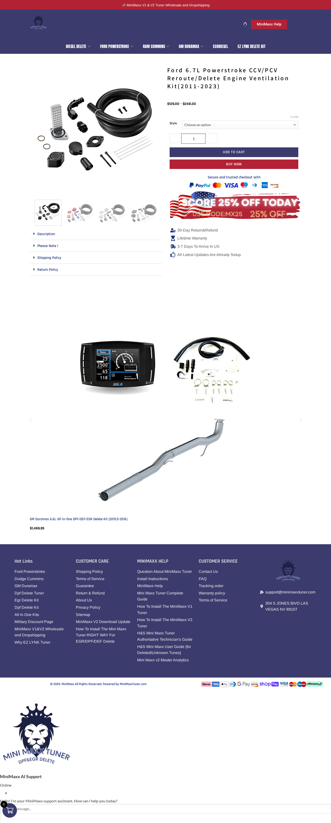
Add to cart (234, 152)
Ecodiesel (220, 46)
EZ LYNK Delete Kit (251, 46)
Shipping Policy (49, 257)
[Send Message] (4, 818)
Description (46, 234)
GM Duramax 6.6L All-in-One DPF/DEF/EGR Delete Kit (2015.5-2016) (78, 519)
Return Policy (47, 269)
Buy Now (234, 164)
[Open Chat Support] (4, 695)
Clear (294, 116)
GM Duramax (189, 46)
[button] (38, 190)
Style (173, 123)
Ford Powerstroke (114, 46)
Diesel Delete (76, 46)
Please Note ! (47, 245)
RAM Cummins (154, 46)
